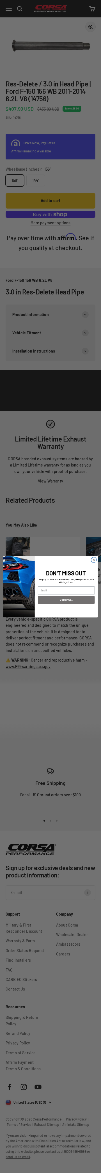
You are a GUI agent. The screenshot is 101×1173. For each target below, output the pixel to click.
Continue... (66, 600)
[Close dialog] (94, 560)
